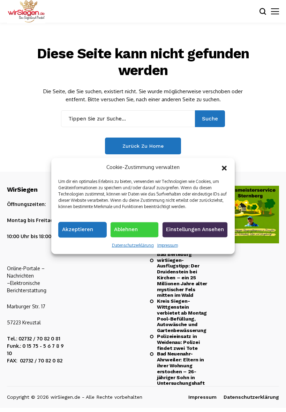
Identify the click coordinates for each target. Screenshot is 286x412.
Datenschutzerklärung (133, 245)
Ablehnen (126, 229)
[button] (224, 167)
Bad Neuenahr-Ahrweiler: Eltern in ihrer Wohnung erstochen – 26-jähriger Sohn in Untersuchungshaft (180, 368)
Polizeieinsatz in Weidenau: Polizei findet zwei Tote (178, 342)
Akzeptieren (77, 229)
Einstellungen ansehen (195, 229)
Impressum (167, 245)
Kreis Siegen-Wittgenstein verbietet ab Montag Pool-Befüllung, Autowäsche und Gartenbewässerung (182, 315)
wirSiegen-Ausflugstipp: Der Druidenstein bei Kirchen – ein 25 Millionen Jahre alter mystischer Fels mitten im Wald (182, 277)
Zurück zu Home (143, 146)
